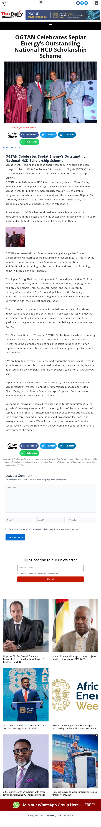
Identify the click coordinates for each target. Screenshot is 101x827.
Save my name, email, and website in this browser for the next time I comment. (44, 529)
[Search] (97, 3)
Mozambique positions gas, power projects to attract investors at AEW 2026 (74, 658)
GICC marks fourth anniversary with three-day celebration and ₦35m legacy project (24, 793)
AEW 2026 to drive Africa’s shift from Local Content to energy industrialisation (24, 727)
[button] (41, 2)
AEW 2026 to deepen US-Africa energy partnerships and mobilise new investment (74, 727)
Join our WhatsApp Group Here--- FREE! (58, 805)
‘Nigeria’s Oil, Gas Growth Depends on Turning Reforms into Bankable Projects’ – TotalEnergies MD (24, 659)
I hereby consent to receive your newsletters (39, 573)
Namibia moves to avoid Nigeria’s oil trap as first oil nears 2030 (74, 793)
